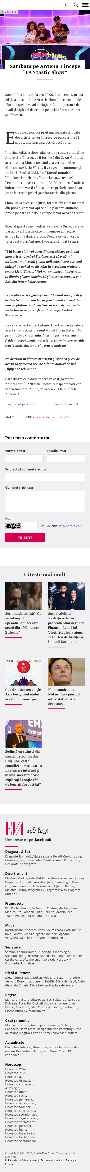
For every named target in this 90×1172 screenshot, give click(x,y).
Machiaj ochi (64, 912)
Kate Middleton (39, 878)
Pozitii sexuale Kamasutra (61, 860)
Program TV (36, 890)
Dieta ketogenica (41, 985)
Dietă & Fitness (17, 973)
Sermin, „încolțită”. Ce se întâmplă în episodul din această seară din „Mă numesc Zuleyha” (23, 623)
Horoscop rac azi (16, 1096)
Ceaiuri (22, 952)
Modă (10, 925)
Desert (9, 1007)
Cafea (67, 1000)
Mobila (65, 1025)
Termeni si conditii (51, 1160)
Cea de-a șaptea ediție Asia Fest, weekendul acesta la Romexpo (23, 694)
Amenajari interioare (44, 1025)
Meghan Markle (16, 878)
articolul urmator (68, 404)
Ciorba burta (14, 1011)
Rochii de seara (26, 930)
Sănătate (13, 947)
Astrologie (12, 1088)
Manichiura (13, 912)
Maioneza (22, 1007)
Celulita (49, 912)
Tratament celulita (18, 916)
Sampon (28, 912)
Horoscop (13, 1064)
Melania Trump (16, 890)
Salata (57, 1000)
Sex (22, 860)
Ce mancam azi (35, 1011)
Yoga (60, 978)
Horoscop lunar (16, 1092)
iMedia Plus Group (44, 1153)
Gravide (36, 1033)
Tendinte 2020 (56, 938)
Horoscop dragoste (18, 1080)
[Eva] (13, 5)
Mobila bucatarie (17, 1025)
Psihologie (44, 952)
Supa (75, 1000)
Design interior (47, 1029)
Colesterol (32, 956)
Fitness (19, 978)
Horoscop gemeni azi (20, 1099)
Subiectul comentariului (25, 469)
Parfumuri (38, 908)
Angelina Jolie (43, 882)
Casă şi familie (17, 1020)
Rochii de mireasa (50, 930)
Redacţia (71, 1160)
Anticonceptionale (52, 956)
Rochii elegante (34, 934)
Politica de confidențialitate (21, 1160)
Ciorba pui (70, 1007)
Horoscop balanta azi (20, 1133)
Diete (9, 978)
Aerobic (10, 981)
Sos (49, 1000)
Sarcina (10, 952)
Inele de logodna (58, 934)
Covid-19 (65, 1051)
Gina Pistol (47, 886)
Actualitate (14, 1042)
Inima (32, 952)
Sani (74, 908)
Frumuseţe (14, 903)
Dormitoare (28, 1029)
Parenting (66, 1029)
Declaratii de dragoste (20, 864)
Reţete (10, 995)
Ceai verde (57, 960)
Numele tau (15, 451)
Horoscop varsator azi (20, 1122)
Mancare (11, 1000)
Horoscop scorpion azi (20, 1114)
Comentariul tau (19, 487)
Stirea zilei (39, 1047)
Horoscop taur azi (17, 1107)
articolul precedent (23, 404)
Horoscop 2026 (15, 1069)
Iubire (77, 856)
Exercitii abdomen (29, 981)
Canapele (11, 1029)
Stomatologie (14, 956)
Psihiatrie (27, 963)
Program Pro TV (56, 890)
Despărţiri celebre (28, 1051)
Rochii (15, 908)
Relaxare (49, 978)
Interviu (25, 1047)
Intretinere (72, 978)
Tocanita (25, 1003)
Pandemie (12, 1055)
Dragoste (11, 856)
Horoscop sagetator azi (21, 1118)
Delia (35, 886)
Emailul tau (56, 451)
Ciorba (32, 1000)
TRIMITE (25, 537)
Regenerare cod (70, 526)
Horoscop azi (14, 1077)
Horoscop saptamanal (20, 1141)
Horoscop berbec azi (19, 1137)
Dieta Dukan (33, 978)
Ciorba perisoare (49, 1007)
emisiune (39, 417)
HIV (68, 960)
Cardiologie (13, 960)
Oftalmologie (31, 960)
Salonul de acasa (44, 916)
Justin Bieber (65, 886)
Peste (42, 1000)
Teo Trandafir (23, 882)
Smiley (16, 886)
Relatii (57, 856)
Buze (38, 912)
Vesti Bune (50, 1051)
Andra (26, 886)
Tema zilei (55, 1047)
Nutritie (49, 981)
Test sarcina (75, 956)
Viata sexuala (42, 856)
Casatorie (11, 860)
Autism (72, 1033)
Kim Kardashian (62, 878)
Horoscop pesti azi (18, 1126)
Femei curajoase (54, 1033)
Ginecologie (61, 952)
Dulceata (11, 1003)
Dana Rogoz (62, 882)
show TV (64, 417)
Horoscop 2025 (15, 1073)
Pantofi (17, 934)
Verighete (12, 938)
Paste (22, 1000)
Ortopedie (12, 963)
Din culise (12, 1047)
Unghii (25, 908)
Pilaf (34, 1007)
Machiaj (63, 908)
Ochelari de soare (32, 938)
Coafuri (52, 908)
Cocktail (37, 1003)
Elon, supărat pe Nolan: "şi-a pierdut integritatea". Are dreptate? (64, 696)
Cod (8, 518)
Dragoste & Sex (17, 851)
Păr (7, 908)
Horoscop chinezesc (19, 1084)
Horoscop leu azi (16, 1130)
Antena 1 (52, 417)
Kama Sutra (34, 860)
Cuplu (67, 856)
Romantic (25, 856)
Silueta (24, 985)
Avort (45, 960)
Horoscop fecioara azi (20, 1103)
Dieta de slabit (66, 981)
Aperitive (68, 1003)
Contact (9, 1164)
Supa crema (52, 1003)
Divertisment (16, 873)
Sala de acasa (63, 985)
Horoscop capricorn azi (21, 1111)
